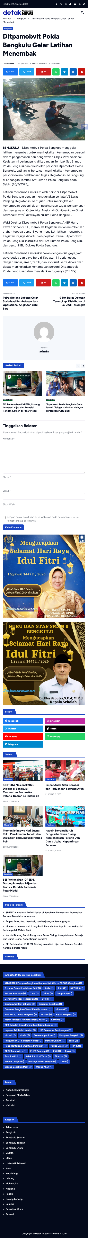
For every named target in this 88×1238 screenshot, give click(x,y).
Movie (25, 1035)
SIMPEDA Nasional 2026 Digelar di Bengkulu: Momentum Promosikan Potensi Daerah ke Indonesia (21, 790)
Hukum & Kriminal (16, 1163)
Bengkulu (8, 29)
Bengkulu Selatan (15, 1137)
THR (64, 1061)
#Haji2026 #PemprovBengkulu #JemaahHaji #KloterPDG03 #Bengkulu (43, 983)
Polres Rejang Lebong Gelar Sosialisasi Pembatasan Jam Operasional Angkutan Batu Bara (20, 303)
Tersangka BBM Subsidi (42, 1061)
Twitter (11, 728)
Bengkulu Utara (14, 1147)
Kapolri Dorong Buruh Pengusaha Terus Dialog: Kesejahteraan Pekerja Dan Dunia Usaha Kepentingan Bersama (62, 838)
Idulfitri (46, 1014)
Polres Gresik (59, 1045)
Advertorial (12, 1127)
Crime (48, 993)
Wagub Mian (44, 1066)
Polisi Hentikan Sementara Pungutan (25, 1045)
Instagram (54, 720)
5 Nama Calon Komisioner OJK (23, 988)
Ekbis (9, 1158)
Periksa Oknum (54, 1040)
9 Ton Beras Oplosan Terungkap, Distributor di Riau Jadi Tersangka (69, 301)
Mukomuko (12, 1183)
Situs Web (9, 504)
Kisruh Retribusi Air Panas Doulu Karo (26, 1019)
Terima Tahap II (14, 1061)
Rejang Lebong (14, 1199)
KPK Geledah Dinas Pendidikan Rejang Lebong (30, 1025)
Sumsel (10, 1214)
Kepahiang (12, 1173)
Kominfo (57, 1019)
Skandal (61, 1056)
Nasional (7, 825)
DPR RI (47, 998)
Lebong (10, 1178)
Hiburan (61, 1009)
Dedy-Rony (64, 993)
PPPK (76, 1045)
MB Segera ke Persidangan (55, 1030)
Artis (49, 988)
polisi (73, 1040)
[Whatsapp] (56, 71)
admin (44, 351)
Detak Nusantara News (47, 1233)
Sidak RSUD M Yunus (38, 1056)
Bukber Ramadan (15, 993)
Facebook (12, 720)
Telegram (12, 744)
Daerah (10, 1152)
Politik (9, 1193)
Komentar (9, 438)
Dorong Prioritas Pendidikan (21, 998)
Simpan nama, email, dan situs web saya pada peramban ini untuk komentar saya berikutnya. (43, 519)
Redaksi (10, 1100)
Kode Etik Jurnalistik (17, 1089)
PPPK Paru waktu (15, 1051)
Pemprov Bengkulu (71, 1035)
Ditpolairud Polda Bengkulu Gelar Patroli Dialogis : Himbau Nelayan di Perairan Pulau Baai (21, 407)
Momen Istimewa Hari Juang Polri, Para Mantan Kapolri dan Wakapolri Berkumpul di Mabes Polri (22, 836)
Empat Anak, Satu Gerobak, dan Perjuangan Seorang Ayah (38, 921)
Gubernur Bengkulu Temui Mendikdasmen (28, 1009)
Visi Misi (10, 1105)
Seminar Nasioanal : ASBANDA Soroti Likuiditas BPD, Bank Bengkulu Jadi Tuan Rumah (63, 407)
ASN (62, 988)
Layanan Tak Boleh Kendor (20, 1030)
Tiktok (52, 728)
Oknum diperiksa (44, 1035)
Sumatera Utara (14, 1209)
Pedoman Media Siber (18, 1095)
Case (34, 993)
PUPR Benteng (39, 1051)
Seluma (10, 1204)
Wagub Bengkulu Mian (18, 1066)
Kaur (8, 1168)
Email (7, 490)
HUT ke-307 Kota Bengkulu (21, 1014)
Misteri (10, 1035)
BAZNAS (76, 988)
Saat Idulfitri (13, 1056)
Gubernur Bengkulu (50, 1003)
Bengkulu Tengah (15, 1142)
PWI (57, 1051)
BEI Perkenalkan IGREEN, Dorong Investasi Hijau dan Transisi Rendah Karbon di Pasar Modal (43, 946)
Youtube (12, 736)
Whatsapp (54, 736)
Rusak (69, 1051)
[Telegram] (64, 71)
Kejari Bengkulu (66, 1014)
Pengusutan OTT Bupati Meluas (23, 1040)
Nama (7, 477)
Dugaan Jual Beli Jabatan (20, 1003)
